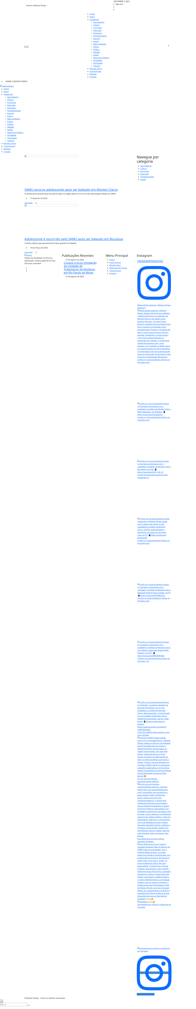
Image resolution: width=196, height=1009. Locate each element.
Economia (97, 27)
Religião (96, 52)
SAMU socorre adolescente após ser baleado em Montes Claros (71, 189)
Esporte (96, 38)
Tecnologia (98, 63)
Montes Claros (96, 68)
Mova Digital (135, 998)
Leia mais (28, 203)
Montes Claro (115, 265)
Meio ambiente (99, 44)
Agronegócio (98, 22)
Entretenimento (100, 36)
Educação (97, 30)
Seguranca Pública (101, 58)
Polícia (96, 47)
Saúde (96, 55)
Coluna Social (95, 71)
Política (96, 49)
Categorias (94, 19)
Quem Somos (115, 262)
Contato (93, 77)
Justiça (96, 41)
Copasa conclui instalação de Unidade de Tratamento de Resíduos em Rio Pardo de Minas (80, 267)
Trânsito (96, 66)
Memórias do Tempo (118, 268)
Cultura (96, 25)
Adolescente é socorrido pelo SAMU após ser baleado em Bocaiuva (73, 239)
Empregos (97, 33)
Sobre (92, 17)
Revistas (93, 74)
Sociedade (97, 60)
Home (92, 14)
